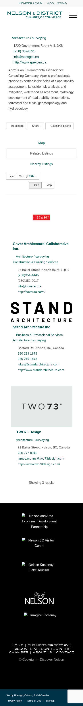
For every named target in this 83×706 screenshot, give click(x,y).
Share (35, 125)
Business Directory (48, 645)
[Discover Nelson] (34, 15)
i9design (18, 695)
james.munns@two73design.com (41, 458)
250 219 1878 (27, 353)
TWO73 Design (28, 432)
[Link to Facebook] (67, 697)
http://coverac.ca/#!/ (31, 292)
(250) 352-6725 (24, 51)
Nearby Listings (41, 164)
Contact (65, 652)
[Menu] (71, 15)
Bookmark (17, 125)
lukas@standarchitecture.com (38, 364)
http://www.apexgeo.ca (30, 62)
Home (17, 645)
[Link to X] (60, 697)
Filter (12, 176)
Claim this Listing (60, 125)
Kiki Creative (42, 695)
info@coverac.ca (29, 286)
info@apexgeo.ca (26, 57)
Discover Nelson (31, 649)
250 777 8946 (27, 453)
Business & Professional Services (39, 335)
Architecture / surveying (28, 38)
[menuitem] (30, 3)
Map (41, 143)
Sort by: (26, 176)
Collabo (28, 695)
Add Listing (57, 3)
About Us (42, 652)
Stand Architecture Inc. (32, 327)
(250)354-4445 (28, 275)
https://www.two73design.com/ (39, 464)
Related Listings (41, 153)
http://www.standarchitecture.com (41, 370)
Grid (36, 185)
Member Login (30, 3)
